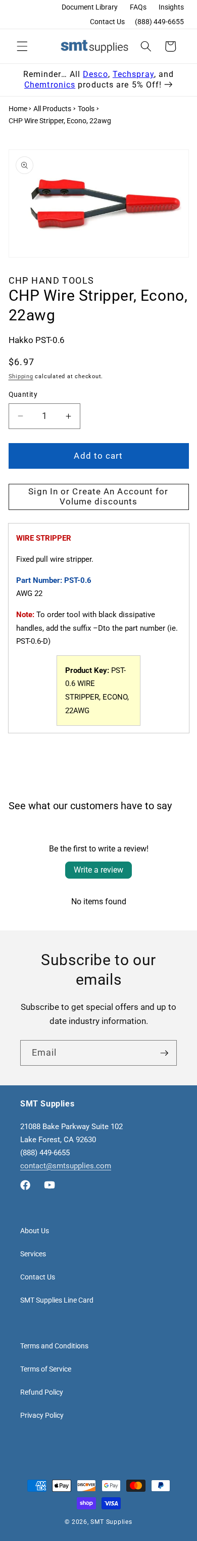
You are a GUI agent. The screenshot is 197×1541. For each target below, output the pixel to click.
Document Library (90, 7)
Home (18, 109)
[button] (22, 46)
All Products (52, 109)
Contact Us (107, 22)
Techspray (133, 74)
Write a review (98, 870)
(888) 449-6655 (159, 22)
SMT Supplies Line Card (56, 1300)
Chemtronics (49, 85)
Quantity (23, 394)
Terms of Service (45, 1369)
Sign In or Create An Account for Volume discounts (98, 496)
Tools (86, 109)
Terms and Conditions (54, 1346)
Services (33, 1254)
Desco (95, 74)
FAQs (138, 7)
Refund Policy (41, 1392)
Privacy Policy (42, 1415)
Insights (171, 7)
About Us (34, 1231)
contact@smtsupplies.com (65, 1165)
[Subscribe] (164, 1053)
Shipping (21, 376)
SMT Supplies (111, 1521)
